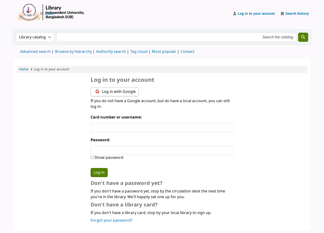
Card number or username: (116, 117)
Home (23, 69)
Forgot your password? (111, 220)
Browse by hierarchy (73, 52)
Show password (108, 157)
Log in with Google (118, 92)
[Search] (303, 37)
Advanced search (35, 52)
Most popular (164, 52)
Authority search (111, 52)
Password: (100, 140)
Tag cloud (139, 52)
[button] (48, 13)
